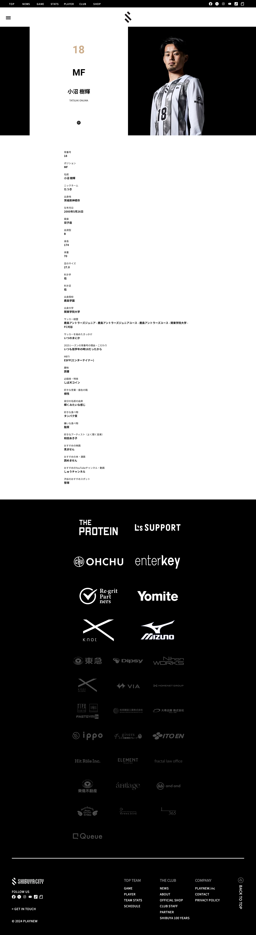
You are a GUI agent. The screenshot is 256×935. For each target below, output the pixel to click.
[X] (217, 3)
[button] (8, 17)
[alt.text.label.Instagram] (223, 3)
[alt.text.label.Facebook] (210, 3)
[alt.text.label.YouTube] (229, 3)
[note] (242, 3)
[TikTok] (236, 3)
